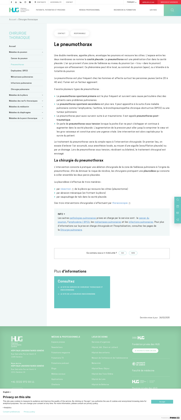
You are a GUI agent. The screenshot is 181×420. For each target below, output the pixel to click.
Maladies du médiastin (19, 107)
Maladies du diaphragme (20, 113)
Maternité (96, 363)
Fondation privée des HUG (146, 344)
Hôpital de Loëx (99, 379)
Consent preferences (11, 412)
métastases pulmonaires (108, 222)
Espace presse (58, 342)
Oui (122, 253)
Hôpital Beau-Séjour (101, 369)
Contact (69, 2)
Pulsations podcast (60, 363)
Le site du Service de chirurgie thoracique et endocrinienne (82, 288)
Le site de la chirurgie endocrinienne (78, 294)
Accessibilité (55, 2)
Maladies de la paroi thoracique (23, 118)
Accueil (12, 20)
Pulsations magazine (60, 353)
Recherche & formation (125, 10)
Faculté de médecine (143, 371)
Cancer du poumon (19, 59)
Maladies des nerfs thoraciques (23, 101)
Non (133, 253)
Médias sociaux (58, 374)
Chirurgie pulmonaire (20, 89)
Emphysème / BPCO (19, 71)
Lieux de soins (100, 337)
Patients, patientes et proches (50, 10)
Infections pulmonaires (21, 83)
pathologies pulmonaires (83, 218)
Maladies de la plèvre (18, 95)
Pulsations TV (57, 358)
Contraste (41, 2)
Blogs (53, 369)
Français (130, 2)
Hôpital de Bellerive (100, 385)
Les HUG (153, 10)
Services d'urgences (101, 342)
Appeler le (148, 2)
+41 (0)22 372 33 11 (22, 382)
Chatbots (55, 385)
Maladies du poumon (18, 52)
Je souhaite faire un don (145, 351)
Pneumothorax (17, 65)
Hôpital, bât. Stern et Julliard (105, 347)
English (6, 392)
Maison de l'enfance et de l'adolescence (110, 358)
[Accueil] (19, 10)
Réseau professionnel (89, 10)
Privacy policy (29, 412)
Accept (162, 402)
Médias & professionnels (65, 337)
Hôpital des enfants (101, 353)
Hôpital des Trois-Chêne (102, 374)
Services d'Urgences (169, 2)
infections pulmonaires (141, 222)
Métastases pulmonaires (22, 77)
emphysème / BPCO (79, 222)
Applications (57, 379)
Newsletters (57, 347)
